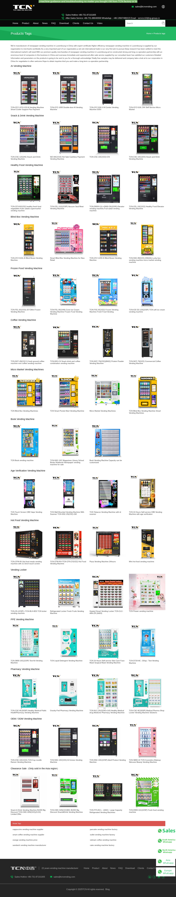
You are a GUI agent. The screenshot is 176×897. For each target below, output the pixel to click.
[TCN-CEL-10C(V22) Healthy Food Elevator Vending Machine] (147, 204)
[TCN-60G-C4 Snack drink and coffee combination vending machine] (68, 359)
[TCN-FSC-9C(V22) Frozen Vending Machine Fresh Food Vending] (108, 308)
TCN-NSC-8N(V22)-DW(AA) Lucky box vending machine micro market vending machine (145, 260)
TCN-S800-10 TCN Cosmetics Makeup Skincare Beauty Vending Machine (145, 761)
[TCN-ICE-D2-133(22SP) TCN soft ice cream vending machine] (147, 308)
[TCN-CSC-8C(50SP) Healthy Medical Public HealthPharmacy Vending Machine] (29, 708)
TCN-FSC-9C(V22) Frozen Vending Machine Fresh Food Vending (104, 311)
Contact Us (88, 23)
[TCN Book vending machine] (29, 458)
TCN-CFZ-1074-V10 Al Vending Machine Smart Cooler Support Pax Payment (27, 108)
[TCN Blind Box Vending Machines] (29, 409)
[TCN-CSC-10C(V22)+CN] (108, 155)
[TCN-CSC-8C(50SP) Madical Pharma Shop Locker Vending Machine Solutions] (147, 708)
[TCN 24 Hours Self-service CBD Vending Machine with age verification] (147, 510)
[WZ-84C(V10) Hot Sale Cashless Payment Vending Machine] (68, 155)
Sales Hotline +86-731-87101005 (81, 15)
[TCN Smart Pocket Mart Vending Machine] (68, 409)
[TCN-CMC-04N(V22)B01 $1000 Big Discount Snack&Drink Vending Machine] (68, 808)
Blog (107, 889)
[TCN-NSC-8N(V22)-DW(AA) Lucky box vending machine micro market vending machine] (147, 256)
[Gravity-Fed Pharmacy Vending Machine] (68, 708)
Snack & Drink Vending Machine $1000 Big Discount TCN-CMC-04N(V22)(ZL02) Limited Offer (28, 812)
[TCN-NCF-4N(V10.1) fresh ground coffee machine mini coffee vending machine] (29, 359)
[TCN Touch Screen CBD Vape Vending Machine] (29, 510)
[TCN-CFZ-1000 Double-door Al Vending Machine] (68, 105)
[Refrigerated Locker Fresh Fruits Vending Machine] (68, 609)
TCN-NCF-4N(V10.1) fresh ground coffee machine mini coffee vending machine (27, 362)
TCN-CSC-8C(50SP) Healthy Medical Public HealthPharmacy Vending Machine (28, 711)
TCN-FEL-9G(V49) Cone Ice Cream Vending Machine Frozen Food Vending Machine (66, 312)
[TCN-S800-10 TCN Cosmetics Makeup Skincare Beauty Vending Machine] (147, 758)
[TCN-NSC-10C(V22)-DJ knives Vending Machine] (68, 758)
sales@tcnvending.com (146, 7)
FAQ (53, 23)
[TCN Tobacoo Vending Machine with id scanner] (108, 510)
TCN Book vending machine (22, 460)
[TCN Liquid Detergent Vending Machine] (68, 659)
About (35, 23)
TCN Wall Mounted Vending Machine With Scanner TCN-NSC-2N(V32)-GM (67, 513)
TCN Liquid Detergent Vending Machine (66, 661)
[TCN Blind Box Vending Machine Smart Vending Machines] (147, 409)
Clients (76, 23)
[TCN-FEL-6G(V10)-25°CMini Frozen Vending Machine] (29, 308)
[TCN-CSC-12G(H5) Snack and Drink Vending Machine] (29, 155)
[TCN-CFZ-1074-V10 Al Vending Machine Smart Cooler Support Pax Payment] (29, 105)
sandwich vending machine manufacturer (29, 845)
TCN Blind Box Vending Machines (24, 411)
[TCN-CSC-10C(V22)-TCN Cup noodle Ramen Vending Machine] (29, 758)
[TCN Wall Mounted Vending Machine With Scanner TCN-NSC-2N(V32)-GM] (68, 510)
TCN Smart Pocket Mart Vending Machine (67, 411)
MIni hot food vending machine (141, 561)
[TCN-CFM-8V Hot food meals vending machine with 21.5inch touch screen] (29, 559)
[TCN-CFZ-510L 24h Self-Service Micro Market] (147, 105)
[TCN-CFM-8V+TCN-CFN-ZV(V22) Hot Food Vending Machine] (68, 559)
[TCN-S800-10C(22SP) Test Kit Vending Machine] (29, 659)
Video (99, 23)
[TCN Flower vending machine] (147, 609)
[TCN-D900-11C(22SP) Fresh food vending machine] (147, 808)
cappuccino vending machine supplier (28, 829)
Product (25, 23)
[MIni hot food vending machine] (147, 559)
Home (15, 23)
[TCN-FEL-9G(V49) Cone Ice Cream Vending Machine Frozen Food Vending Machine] (68, 308)
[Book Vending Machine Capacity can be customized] (108, 458)
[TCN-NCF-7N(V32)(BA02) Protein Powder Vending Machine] (108, 359)
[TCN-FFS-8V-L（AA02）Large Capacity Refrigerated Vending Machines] (108, 808)
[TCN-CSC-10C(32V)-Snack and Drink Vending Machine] (147, 155)
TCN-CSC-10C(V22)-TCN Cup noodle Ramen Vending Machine (26, 761)
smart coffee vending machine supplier (28, 835)
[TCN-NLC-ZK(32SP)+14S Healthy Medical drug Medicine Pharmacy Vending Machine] (108, 708)
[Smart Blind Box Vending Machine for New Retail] (68, 256)
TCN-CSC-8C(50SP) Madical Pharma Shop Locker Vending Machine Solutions (146, 711)
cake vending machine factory (102, 845)
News (45, 23)
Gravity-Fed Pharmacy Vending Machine (66, 710)
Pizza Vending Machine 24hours (103, 561)
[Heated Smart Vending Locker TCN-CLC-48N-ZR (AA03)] (108, 609)
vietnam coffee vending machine (103, 840)
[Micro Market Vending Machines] (108, 409)
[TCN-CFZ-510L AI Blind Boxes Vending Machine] (29, 256)
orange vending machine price (25, 840)
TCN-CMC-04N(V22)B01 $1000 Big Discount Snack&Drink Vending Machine (66, 811)
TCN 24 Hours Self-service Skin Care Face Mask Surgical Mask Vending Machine (107, 662)
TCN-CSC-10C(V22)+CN (100, 157)
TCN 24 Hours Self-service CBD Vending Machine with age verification (145, 513)
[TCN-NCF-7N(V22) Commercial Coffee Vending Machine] (147, 359)
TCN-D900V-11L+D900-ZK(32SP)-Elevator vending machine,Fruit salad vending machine (107, 208)
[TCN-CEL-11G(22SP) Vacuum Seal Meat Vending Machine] (68, 204)
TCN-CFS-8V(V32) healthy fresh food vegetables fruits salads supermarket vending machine (26, 208)
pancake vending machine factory (103, 829)
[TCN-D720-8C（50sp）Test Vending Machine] (147, 659)
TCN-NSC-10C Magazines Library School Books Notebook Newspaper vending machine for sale (67, 462)
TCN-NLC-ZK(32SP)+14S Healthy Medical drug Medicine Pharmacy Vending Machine (107, 711)
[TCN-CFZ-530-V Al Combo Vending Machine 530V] (108, 105)
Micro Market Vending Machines (103, 411)
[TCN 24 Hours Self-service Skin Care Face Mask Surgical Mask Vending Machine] (108, 659)
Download (64, 23)
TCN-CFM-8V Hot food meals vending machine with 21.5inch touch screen (26, 562)
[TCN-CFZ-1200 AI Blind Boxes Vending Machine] (108, 256)
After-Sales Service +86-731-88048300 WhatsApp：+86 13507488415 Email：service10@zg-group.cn (113, 18)
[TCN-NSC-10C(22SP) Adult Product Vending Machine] (108, 758)
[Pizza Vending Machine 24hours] (108, 559)
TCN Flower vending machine (141, 611)
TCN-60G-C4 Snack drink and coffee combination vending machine (65, 362)
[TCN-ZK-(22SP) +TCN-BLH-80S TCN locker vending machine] (29, 609)
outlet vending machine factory (102, 835)
